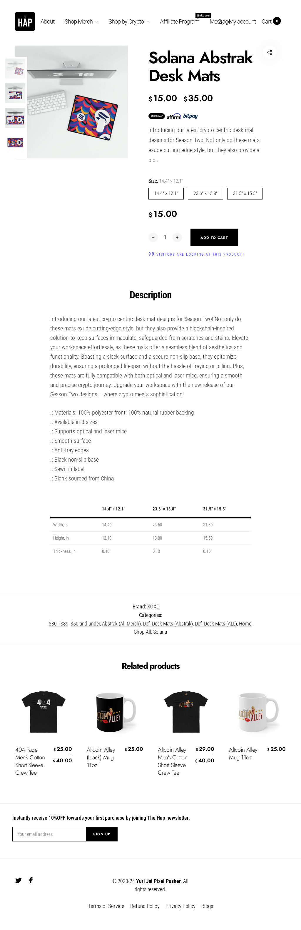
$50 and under (85, 623)
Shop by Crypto (126, 21)
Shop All (142, 632)
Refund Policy (145, 906)
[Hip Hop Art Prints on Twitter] (18, 880)
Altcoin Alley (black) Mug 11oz (101, 757)
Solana (160, 632)
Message (220, 21)
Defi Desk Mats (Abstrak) (168, 623)
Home (245, 623)
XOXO (153, 606)
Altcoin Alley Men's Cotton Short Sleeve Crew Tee (172, 761)
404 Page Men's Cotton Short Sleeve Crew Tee (30, 761)
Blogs (207, 906)
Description (151, 295)
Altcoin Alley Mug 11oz (243, 753)
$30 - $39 (58, 623)
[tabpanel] (71, 102)
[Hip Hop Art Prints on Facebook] (31, 880)
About (47, 21)
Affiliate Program (179, 20)
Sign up (101, 834)
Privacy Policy (180, 906)
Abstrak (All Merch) (121, 623)
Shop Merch (79, 21)
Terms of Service (106, 906)
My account (242, 21)
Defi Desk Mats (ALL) (216, 623)
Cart (270, 21)
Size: (165, 181)
